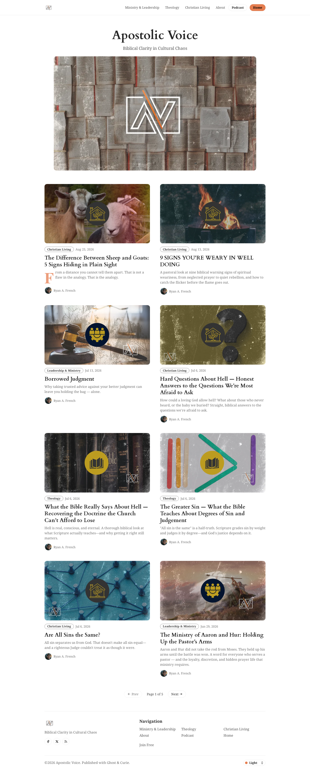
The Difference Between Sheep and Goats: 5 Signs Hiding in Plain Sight (96, 261)
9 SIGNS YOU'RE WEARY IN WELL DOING (206, 261)
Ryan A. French (64, 290)
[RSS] (65, 741)
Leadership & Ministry (64, 370)
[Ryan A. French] (48, 290)
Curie (124, 762)
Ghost (111, 762)
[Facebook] (48, 741)
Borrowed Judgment (69, 379)
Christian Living (59, 249)
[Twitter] (57, 741)
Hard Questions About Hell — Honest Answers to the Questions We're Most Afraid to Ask (207, 385)
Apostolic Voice (68, 762)
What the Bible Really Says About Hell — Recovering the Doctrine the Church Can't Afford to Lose (96, 513)
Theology (54, 498)
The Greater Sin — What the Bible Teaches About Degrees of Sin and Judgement (202, 513)
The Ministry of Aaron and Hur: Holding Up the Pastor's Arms (211, 638)
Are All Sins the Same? (72, 635)
